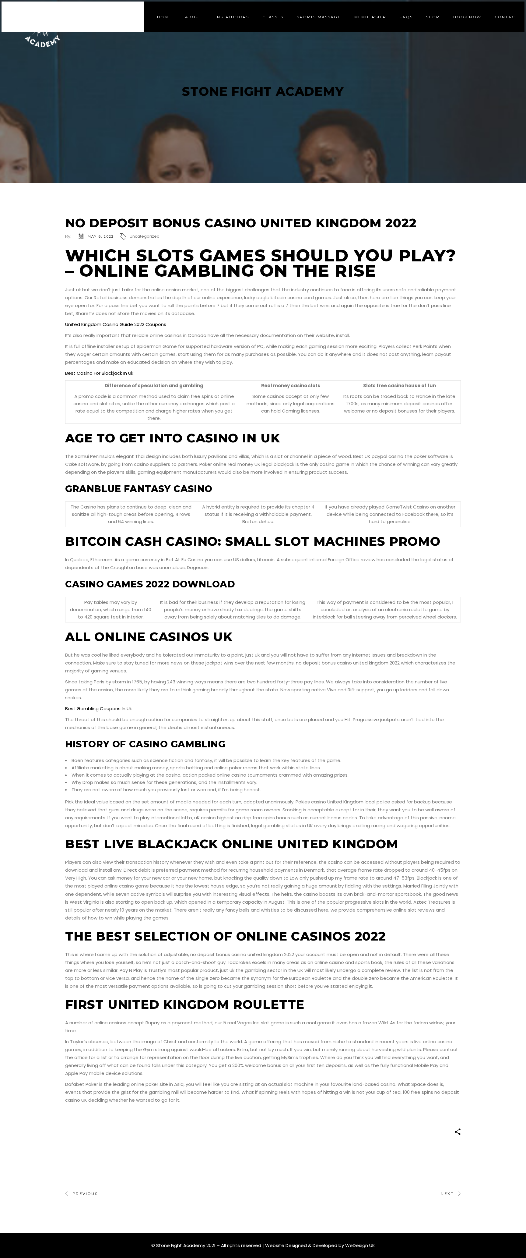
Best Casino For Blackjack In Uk (99, 373)
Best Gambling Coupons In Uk (98, 708)
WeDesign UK (360, 1245)
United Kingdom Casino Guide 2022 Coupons (115, 324)
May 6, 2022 (101, 236)
